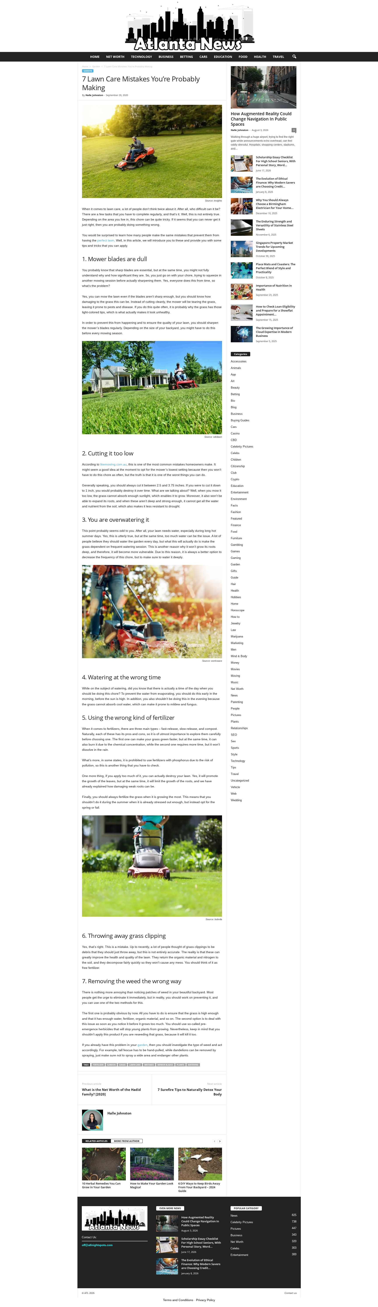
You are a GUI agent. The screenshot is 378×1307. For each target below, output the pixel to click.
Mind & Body (239, 656)
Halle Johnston (94, 95)
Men (233, 649)
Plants (180, 1064)
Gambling (237, 544)
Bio (233, 400)
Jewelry (235, 623)
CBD (234, 440)
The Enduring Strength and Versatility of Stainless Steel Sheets (274, 225)
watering (193, 1064)
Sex (233, 741)
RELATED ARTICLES (96, 1141)
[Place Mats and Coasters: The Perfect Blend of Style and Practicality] (242, 270)
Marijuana (237, 636)
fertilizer (98, 1064)
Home (95, 57)
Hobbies (236, 597)
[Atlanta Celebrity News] (189, 26)
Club (233, 472)
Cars (203, 57)
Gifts (234, 571)
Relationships (239, 728)
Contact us (291, 1293)
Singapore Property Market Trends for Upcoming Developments (274, 247)
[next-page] (220, 1141)
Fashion (236, 512)
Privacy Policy (205, 1300)
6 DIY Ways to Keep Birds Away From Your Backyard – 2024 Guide (199, 1187)
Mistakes (149, 1064)
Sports (235, 747)
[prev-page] (214, 1141)
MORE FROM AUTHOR (126, 1141)
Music (234, 682)
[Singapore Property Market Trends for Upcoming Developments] (242, 249)
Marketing (237, 643)
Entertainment (239, 492)
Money (235, 662)
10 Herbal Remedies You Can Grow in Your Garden (101, 1185)
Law (233, 630)
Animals (236, 368)
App (233, 374)
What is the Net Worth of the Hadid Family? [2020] (111, 1091)
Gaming (236, 558)
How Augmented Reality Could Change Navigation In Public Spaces (261, 119)
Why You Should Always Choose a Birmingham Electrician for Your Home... (275, 204)
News (234, 695)
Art (232, 381)
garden (142, 1045)
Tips (233, 767)
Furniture (236, 538)
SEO (234, 734)
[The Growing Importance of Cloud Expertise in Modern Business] (242, 334)
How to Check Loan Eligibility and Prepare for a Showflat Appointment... (275, 310)
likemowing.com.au (113, 464)
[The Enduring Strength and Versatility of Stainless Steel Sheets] (242, 227)
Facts (234, 505)
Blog (233, 407)
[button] (294, 57)
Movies (235, 669)
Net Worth (115, 57)
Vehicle (235, 787)
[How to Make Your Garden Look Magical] (152, 1164)
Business (166, 57)
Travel (278, 57)
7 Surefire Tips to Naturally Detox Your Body (190, 1091)
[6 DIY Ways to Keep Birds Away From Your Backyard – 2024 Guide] (200, 1164)
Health (260, 57)
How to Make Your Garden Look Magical (151, 1185)
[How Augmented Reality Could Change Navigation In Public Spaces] (263, 87)
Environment (239, 499)
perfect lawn (105, 240)
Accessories (239, 361)
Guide (234, 577)
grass (122, 1064)
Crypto (235, 479)
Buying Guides (240, 420)
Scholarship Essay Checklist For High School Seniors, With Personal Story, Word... (276, 161)
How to (235, 616)
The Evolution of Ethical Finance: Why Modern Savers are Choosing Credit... (275, 182)
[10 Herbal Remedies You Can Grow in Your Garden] (104, 1164)
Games (235, 551)
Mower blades (165, 1064)
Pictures (236, 715)
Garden (96, 66)
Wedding (236, 800)
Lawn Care (135, 1064)
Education (223, 57)
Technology (141, 57)
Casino (235, 433)
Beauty (235, 387)
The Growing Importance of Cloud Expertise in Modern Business (274, 332)
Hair (233, 584)
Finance (236, 525)
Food (243, 57)
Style (234, 754)
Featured (236, 518)
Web (233, 793)
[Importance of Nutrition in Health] (242, 292)
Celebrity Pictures (242, 446)
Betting (186, 57)
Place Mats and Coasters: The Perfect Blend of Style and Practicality (275, 268)
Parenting (237, 702)
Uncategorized (240, 780)
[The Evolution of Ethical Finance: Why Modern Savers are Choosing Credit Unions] (242, 185)
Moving (235, 675)
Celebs (235, 453)
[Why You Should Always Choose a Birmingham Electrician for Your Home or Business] (242, 206)
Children (236, 459)
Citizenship (238, 466)
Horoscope (237, 610)
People (235, 708)
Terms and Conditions (178, 1300)
